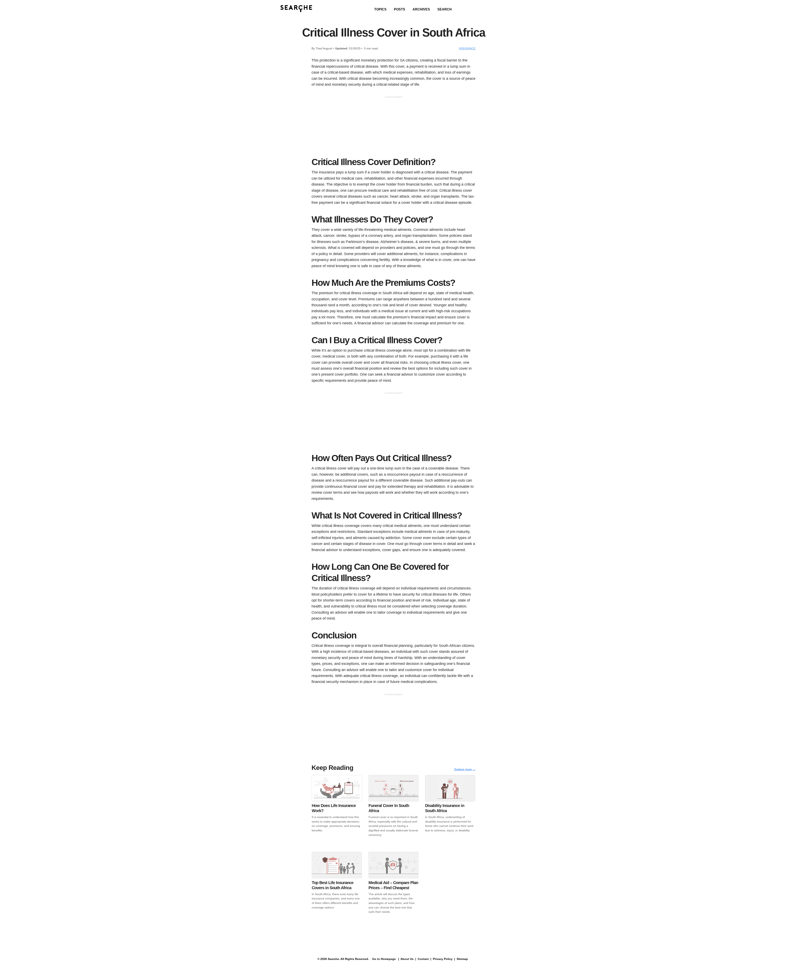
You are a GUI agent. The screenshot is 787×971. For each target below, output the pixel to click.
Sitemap (463, 959)
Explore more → (464, 769)
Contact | (424, 959)
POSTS (399, 9)
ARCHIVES (421, 9)
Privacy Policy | (443, 959)
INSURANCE (467, 48)
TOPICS (380, 9)
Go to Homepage (383, 959)
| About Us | (407, 959)
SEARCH (444, 9)
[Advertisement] (393, 127)
